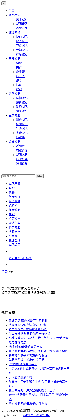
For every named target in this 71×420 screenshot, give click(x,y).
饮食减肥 (14, 141)
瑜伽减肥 (22, 98)
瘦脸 (19, 63)
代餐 (12, 192)
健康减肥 (14, 209)
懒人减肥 (22, 41)
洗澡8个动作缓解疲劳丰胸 (25, 346)
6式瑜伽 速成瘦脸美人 (23, 364)
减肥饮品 (22, 163)
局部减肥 (14, 58)
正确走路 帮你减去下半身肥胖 (28, 320)
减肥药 (20, 137)
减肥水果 (22, 154)
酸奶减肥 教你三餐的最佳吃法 (28, 403)
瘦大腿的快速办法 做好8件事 (27, 324)
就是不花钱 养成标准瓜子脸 (26, 359)
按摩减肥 (22, 124)
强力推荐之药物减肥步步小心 (28, 329)
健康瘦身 (14, 196)
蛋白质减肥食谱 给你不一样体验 (29, 333)
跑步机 (13, 205)
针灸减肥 (22, 128)
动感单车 (14, 223)
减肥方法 (14, 32)
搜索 (39, 176)
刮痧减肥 (22, 119)
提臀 (19, 84)
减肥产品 (22, 28)
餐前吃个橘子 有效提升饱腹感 (28, 355)
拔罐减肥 (22, 132)
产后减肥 (22, 54)
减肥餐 (20, 146)
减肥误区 (22, 23)
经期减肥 (22, 49)
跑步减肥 (22, 102)
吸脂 (12, 188)
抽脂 (12, 214)
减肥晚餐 (14, 201)
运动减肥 (14, 93)
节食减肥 (22, 45)
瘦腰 (19, 80)
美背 (19, 67)
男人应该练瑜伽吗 (20, 377)
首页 (12, 10)
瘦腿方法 (14, 231)
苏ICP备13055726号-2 (36, 415)
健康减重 (14, 218)
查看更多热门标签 (20, 258)
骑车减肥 (22, 111)
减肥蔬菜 (22, 159)
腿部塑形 (14, 240)
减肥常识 (14, 15)
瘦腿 (19, 89)
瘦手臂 (20, 71)
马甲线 (13, 236)
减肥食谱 (22, 150)
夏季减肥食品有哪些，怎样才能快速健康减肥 (38, 351)
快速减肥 (22, 36)
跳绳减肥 (22, 106)
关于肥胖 (22, 19)
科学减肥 (14, 227)
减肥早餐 (14, 183)
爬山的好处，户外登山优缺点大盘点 (32, 390)
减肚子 (20, 76)
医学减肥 (14, 115)
